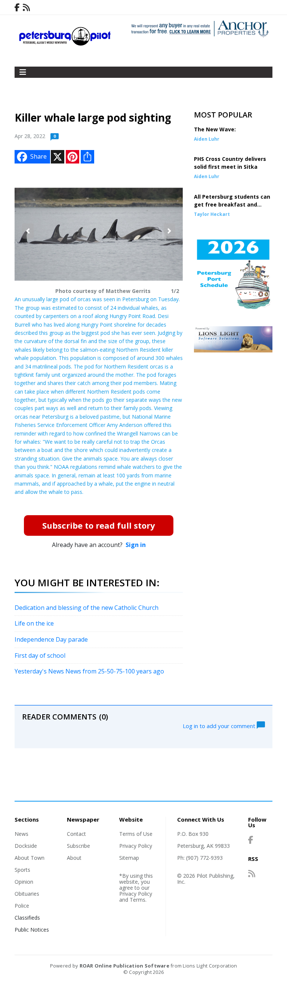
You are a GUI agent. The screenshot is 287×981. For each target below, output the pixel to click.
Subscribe (78, 845)
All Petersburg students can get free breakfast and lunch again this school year (232, 204)
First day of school (40, 655)
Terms (137, 899)
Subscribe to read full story (98, 525)
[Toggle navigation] (23, 72)
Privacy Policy (135, 845)
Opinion (24, 881)
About (74, 857)
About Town (29, 857)
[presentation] (28, 231)
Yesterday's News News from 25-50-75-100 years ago (89, 671)
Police (22, 905)
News (21, 833)
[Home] (65, 44)
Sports (22, 869)
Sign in (136, 545)
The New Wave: (215, 129)
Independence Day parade (51, 639)
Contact (76, 833)
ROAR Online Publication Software (124, 965)
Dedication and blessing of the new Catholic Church (86, 607)
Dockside (26, 845)
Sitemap (129, 857)
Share (38, 156)
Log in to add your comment (220, 725)
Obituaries (27, 893)
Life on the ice (34, 623)
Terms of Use (135, 833)
